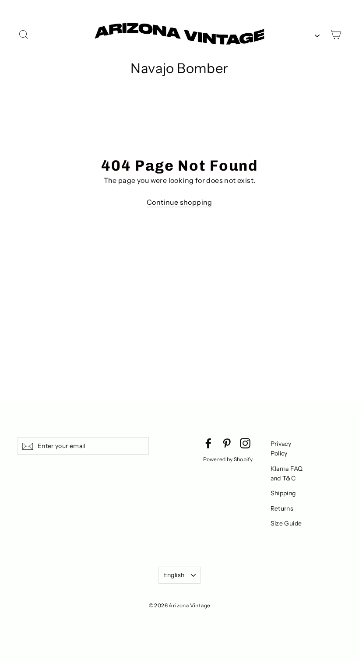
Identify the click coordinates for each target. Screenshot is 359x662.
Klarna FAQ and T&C (287, 473)
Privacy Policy (281, 448)
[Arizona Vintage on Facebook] (208, 442)
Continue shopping (179, 202)
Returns (282, 508)
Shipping (283, 493)
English (173, 575)
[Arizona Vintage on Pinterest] (227, 442)
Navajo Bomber (179, 68)
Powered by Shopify (228, 459)
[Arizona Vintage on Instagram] (245, 442)
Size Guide (286, 523)
